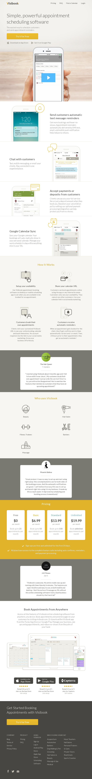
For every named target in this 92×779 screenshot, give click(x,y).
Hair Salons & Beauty (52, 756)
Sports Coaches (70, 758)
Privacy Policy (12, 749)
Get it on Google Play (42, 43)
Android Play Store (38, 749)
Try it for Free (22, 36)
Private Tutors (69, 752)
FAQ (61, 3)
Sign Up (36, 741)
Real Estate (68, 755)
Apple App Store (37, 755)
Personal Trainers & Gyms (70, 747)
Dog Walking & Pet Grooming (54, 750)
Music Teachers (69, 739)
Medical (50, 764)
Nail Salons (68, 742)
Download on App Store (19, 43)
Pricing (53, 3)
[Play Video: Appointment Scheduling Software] (48, 77)
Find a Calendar (72, 3)
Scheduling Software (38, 761)
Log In (36, 745)
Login (83, 3)
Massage (25, 452)
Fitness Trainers (26, 434)
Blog (8, 739)
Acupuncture (52, 739)
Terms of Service (10, 744)
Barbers (66, 434)
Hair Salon (66, 417)
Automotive (51, 742)
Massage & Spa (52, 761)
